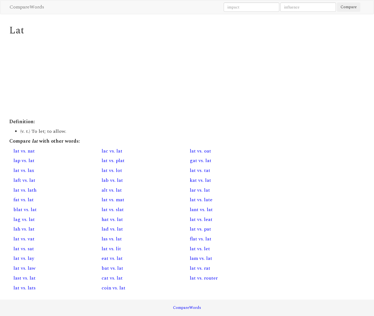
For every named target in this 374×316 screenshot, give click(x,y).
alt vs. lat (112, 190)
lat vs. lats (24, 288)
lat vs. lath (24, 190)
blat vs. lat (25, 209)
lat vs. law (24, 268)
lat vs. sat (23, 248)
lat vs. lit (111, 248)
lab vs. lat (112, 180)
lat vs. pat (200, 229)
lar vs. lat (200, 190)
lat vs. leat (201, 219)
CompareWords (27, 7)
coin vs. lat (113, 288)
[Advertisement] (141, 77)
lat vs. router (204, 278)
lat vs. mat (113, 199)
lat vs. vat (23, 239)
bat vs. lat (112, 268)
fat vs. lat (23, 199)
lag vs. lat (24, 219)
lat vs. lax (23, 170)
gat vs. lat (200, 160)
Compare (349, 7)
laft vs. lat (24, 180)
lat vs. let (200, 248)
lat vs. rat (200, 268)
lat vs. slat (113, 209)
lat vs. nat (24, 151)
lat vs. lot (112, 170)
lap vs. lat (23, 160)
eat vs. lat (112, 258)
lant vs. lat (201, 209)
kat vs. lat (200, 180)
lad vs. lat (112, 229)
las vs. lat (112, 239)
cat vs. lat (112, 278)
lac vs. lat (112, 151)
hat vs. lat (112, 219)
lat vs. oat (200, 151)
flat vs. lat (200, 239)
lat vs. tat (200, 170)
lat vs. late (201, 199)
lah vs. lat (23, 229)
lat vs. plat (113, 160)
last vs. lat (24, 278)
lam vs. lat (201, 258)
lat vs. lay (23, 258)
